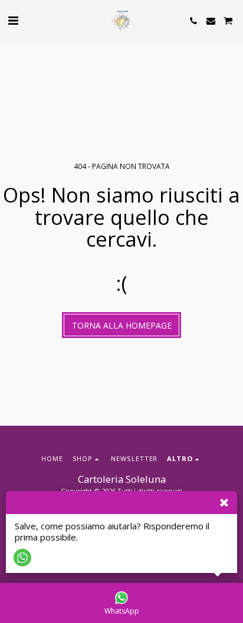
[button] (13, 20)
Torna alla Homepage (122, 325)
